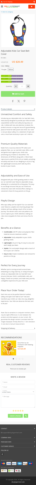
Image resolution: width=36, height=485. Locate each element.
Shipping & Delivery (8, 328)
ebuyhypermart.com (18, 482)
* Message (5, 396)
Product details (6, 109)
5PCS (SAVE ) (6, 82)
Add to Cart (19, 94)
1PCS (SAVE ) (6, 76)
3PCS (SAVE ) (6, 79)
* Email (4, 387)
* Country (4, 390)
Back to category (7, 12)
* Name (4, 382)
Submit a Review (15, 416)
